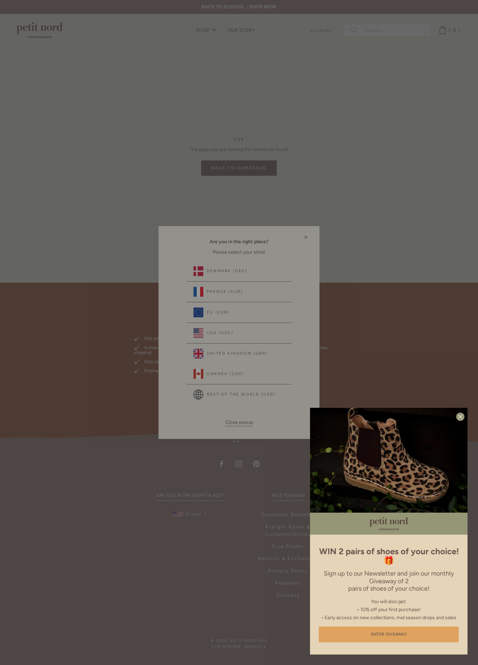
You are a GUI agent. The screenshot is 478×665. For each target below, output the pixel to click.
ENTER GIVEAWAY (389, 634)
